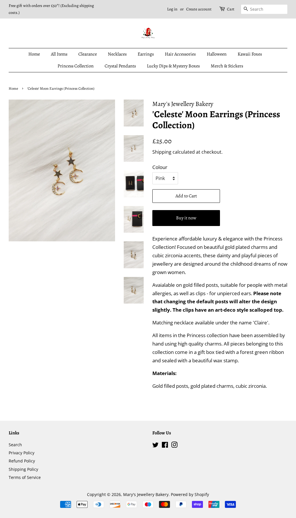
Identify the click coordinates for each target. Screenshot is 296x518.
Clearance (87, 54)
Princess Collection (76, 66)
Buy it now (186, 218)
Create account (199, 9)
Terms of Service (25, 477)
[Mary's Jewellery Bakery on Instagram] (174, 446)
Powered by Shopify (190, 494)
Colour (159, 167)
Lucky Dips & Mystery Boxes (173, 66)
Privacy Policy (21, 452)
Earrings (146, 54)
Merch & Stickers (227, 66)
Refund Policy (22, 461)
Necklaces (117, 54)
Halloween (217, 54)
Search (15, 444)
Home (34, 54)
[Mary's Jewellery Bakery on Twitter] (155, 446)
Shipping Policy (23, 469)
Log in (172, 9)
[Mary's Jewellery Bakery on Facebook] (165, 446)
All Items (59, 54)
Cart (230, 9)
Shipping (161, 152)
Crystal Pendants (120, 66)
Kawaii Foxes (250, 54)
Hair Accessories (180, 54)
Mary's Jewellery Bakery (146, 494)
